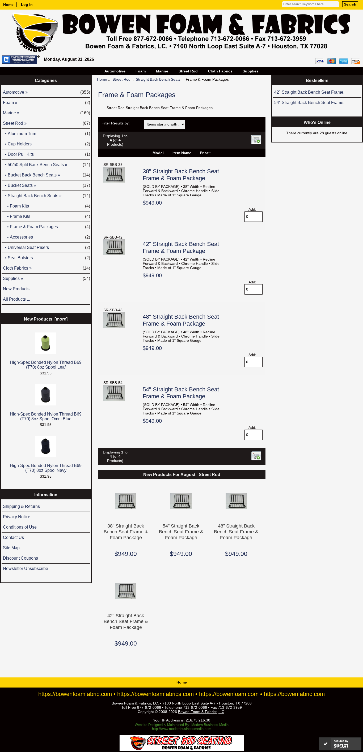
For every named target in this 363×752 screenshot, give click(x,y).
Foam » (46, 102)
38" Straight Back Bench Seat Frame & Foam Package (181, 174)
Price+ (205, 153)
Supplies (251, 71)
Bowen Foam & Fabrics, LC (201, 712)
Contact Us (13, 537)
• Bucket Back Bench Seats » (46, 175)
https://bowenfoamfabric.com (75, 694)
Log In (27, 4)
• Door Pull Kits (46, 154)
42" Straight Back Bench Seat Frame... (310, 92)
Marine (162, 71)
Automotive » (46, 92)
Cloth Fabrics (220, 71)
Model (158, 153)
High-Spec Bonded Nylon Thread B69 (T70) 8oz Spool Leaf (46, 364)
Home (8, 4)
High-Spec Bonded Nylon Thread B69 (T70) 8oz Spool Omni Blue (46, 416)
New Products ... (18, 289)
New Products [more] (45, 319)
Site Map (11, 548)
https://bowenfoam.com (229, 694)
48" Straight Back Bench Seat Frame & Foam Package (181, 320)
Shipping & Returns (21, 506)
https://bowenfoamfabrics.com (155, 694)
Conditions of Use (20, 527)
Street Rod (121, 79)
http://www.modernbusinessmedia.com (181, 729)
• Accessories (46, 237)
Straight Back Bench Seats (158, 79)
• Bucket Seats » (46, 185)
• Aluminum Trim (46, 133)
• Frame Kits (46, 216)
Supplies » (46, 278)
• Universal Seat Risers (46, 247)
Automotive (114, 71)
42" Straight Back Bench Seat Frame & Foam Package (181, 247)
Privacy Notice (16, 517)
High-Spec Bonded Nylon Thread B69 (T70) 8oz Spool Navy (46, 468)
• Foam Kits (46, 206)
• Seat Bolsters (46, 258)
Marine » (46, 113)
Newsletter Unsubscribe (25, 568)
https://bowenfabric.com (294, 694)
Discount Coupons (20, 558)
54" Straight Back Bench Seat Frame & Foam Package (181, 393)
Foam (141, 71)
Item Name (181, 153)
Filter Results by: (116, 123)
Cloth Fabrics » (46, 268)
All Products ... (16, 299)
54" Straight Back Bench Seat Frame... (310, 102)
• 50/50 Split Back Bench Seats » (46, 164)
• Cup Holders (46, 144)
